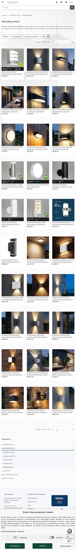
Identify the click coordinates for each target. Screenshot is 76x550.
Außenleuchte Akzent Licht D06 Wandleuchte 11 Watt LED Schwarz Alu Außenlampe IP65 (62, 110)
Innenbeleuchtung (8, 444)
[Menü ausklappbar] (3, 1)
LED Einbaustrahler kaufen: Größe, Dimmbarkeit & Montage (13, 500)
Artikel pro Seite (31, 36)
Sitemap (30, 509)
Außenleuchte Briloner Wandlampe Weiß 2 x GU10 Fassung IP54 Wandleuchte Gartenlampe (11, 223)
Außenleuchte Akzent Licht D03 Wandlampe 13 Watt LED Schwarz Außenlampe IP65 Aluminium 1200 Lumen (12, 110)
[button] (56, 2)
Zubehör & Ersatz (7, 478)
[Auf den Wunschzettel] (20, 52)
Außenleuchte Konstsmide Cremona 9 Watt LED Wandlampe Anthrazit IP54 (63, 336)
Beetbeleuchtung (9, 452)
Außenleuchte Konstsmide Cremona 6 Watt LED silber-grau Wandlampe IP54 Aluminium (63, 298)
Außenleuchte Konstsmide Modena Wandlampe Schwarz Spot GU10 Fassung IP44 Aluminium (62, 374)
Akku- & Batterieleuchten (10, 474)
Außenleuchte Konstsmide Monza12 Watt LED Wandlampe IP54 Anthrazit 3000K (12, 411)
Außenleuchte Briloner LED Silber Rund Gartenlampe (38, 186)
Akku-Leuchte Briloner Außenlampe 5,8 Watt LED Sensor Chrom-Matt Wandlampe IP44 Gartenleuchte (13, 73)
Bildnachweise (32, 498)
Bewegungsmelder (9, 456)
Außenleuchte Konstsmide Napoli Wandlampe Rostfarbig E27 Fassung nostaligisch (37, 411)
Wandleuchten (8, 467)
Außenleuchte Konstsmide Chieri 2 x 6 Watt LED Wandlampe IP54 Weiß (12, 298)
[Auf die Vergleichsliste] (15, 52)
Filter (6, 36)
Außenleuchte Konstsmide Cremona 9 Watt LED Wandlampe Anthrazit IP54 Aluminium (13, 374)
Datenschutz (32, 502)
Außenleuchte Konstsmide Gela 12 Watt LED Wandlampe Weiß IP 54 (38, 374)
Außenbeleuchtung (8, 448)
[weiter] (72, 42)
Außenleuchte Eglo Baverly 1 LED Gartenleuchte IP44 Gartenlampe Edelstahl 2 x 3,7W (63, 223)
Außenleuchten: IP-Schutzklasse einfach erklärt (13, 507)
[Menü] (73, 529)
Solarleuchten (7, 460)
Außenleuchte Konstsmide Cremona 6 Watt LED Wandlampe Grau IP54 (38, 336)
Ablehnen (42, 546)
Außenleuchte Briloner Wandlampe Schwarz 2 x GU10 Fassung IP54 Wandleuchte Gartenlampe (62, 186)
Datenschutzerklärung (8, 531)
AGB (29, 505)
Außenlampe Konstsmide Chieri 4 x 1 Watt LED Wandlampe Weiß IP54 (37, 73)
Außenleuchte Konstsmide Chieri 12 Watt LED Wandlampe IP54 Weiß (63, 261)
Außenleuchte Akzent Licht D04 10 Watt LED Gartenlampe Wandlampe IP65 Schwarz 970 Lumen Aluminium (37, 110)
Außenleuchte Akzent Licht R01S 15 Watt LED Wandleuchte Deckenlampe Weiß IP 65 (12, 148)
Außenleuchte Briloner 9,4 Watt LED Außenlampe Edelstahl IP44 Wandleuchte (12, 186)
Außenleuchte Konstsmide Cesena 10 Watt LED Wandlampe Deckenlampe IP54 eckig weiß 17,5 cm (37, 261)
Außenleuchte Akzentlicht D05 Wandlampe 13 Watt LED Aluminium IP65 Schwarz (62, 148)
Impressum (20, 531)
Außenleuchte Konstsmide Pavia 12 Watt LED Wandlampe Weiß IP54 (63, 411)
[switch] (15, 537)
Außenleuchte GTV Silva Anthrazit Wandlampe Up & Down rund (11, 261)
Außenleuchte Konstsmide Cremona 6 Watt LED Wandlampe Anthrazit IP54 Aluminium (13, 336)
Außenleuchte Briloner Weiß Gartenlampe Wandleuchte (36, 223)
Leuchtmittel (6, 471)
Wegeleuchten (8, 463)
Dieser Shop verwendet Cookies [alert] (38, 512)
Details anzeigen (65, 546)
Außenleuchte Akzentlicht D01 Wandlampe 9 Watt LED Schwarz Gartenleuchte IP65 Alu (37, 148)
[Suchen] (72, 7)
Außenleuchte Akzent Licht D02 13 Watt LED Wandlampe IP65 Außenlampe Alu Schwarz (62, 73)
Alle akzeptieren (15, 546)
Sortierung (16, 36)
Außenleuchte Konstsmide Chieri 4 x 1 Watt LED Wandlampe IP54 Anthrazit (38, 298)
